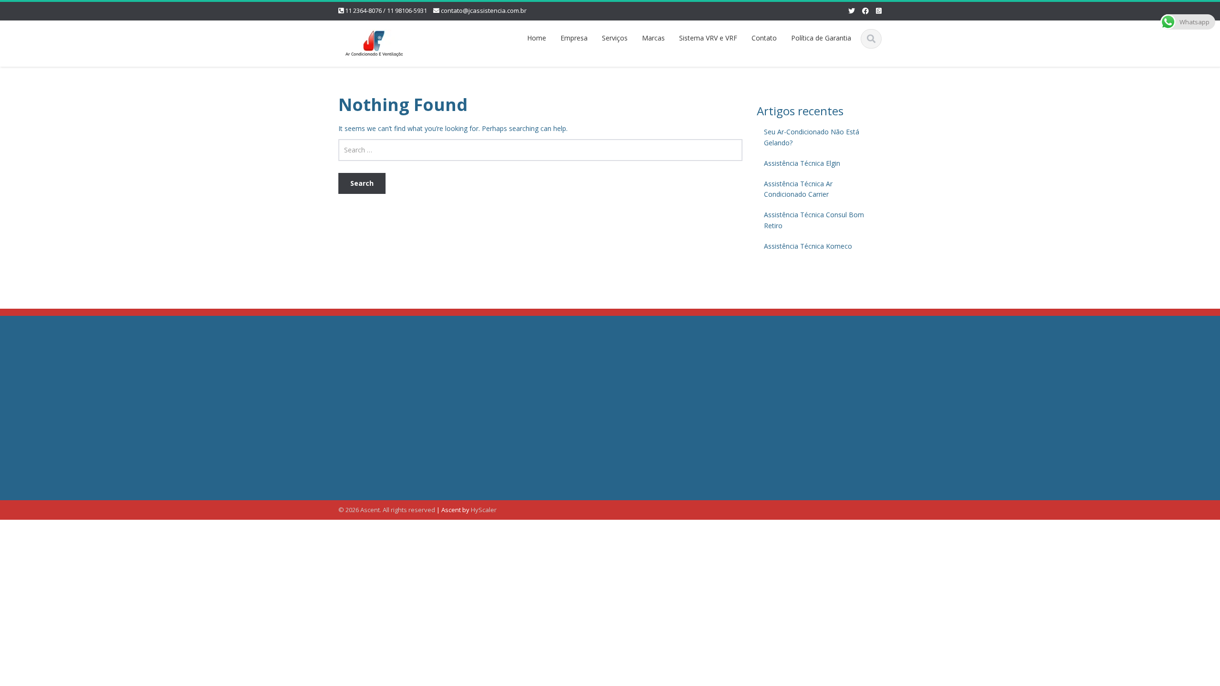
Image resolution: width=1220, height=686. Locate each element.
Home (536, 37)
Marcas (653, 37)
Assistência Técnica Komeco (808, 246)
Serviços (615, 37)
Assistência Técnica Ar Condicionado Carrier (798, 189)
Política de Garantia (821, 37)
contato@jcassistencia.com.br (484, 10)
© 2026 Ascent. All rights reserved (386, 509)
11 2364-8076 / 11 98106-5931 (386, 10)
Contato (764, 37)
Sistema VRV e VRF (708, 37)
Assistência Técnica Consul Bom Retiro (814, 220)
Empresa (574, 37)
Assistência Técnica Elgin (802, 163)
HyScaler (484, 509)
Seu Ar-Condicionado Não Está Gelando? (811, 137)
